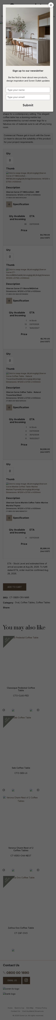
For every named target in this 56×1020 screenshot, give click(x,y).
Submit (28, 105)
